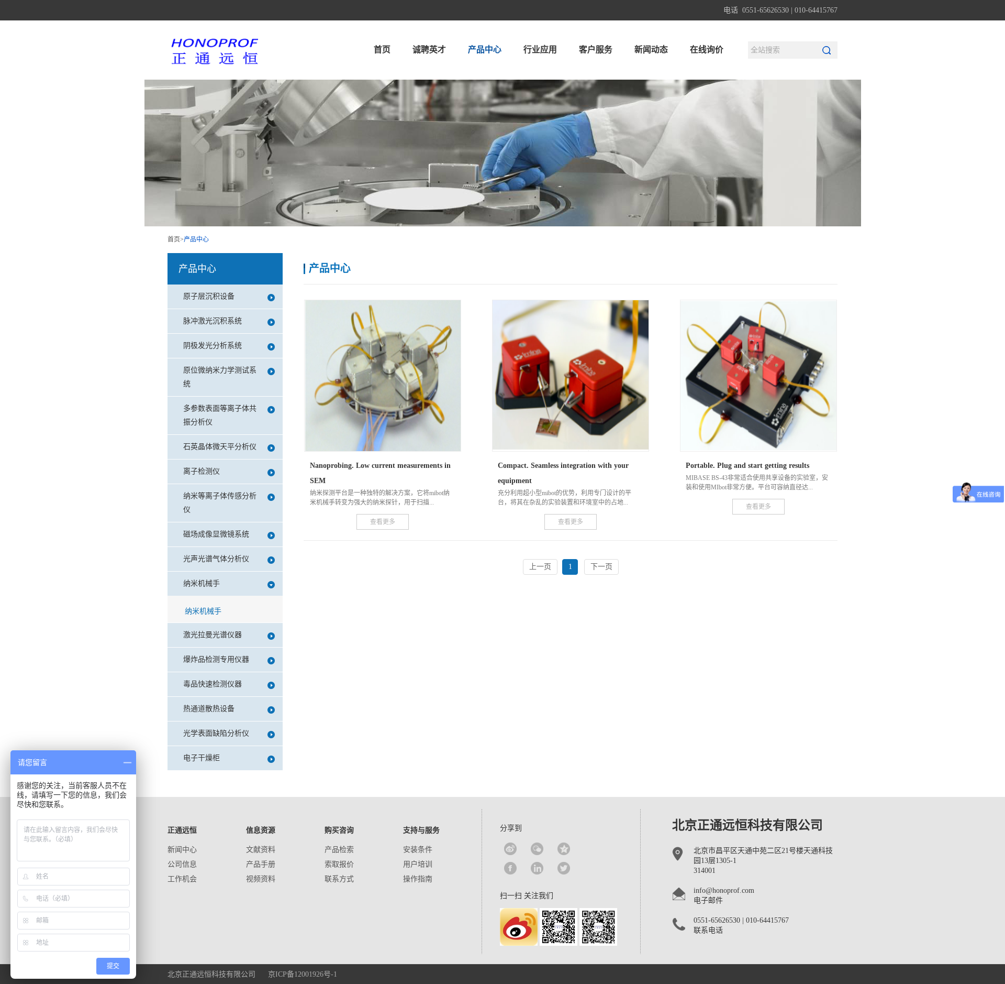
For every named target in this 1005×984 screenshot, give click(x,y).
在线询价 (706, 49)
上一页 (540, 567)
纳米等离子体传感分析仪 (219, 502)
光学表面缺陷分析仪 (216, 733)
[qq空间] (563, 849)
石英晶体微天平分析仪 (219, 447)
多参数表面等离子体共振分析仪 (219, 415)
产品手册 (260, 864)
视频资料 (260, 879)
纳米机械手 (201, 583)
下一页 (601, 567)
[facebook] (510, 868)
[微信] (537, 849)
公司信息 (182, 864)
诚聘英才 (429, 49)
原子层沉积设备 (208, 296)
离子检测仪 (201, 471)
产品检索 (339, 850)
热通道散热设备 (208, 709)
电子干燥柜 (201, 758)
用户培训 (417, 864)
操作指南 (417, 879)
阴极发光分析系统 (212, 345)
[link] (537, 868)
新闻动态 (651, 49)
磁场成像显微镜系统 (216, 534)
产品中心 (484, 49)
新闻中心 (182, 850)
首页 (382, 49)
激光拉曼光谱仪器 (212, 635)
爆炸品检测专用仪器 (216, 659)
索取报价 (339, 864)
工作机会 (182, 879)
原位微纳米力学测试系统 (219, 377)
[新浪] (510, 849)
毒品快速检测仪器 (212, 684)
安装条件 (417, 850)
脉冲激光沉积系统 (212, 321)
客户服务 (595, 49)
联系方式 (339, 879)
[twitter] (563, 868)
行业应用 (540, 49)
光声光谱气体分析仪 (216, 559)
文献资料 (260, 850)
